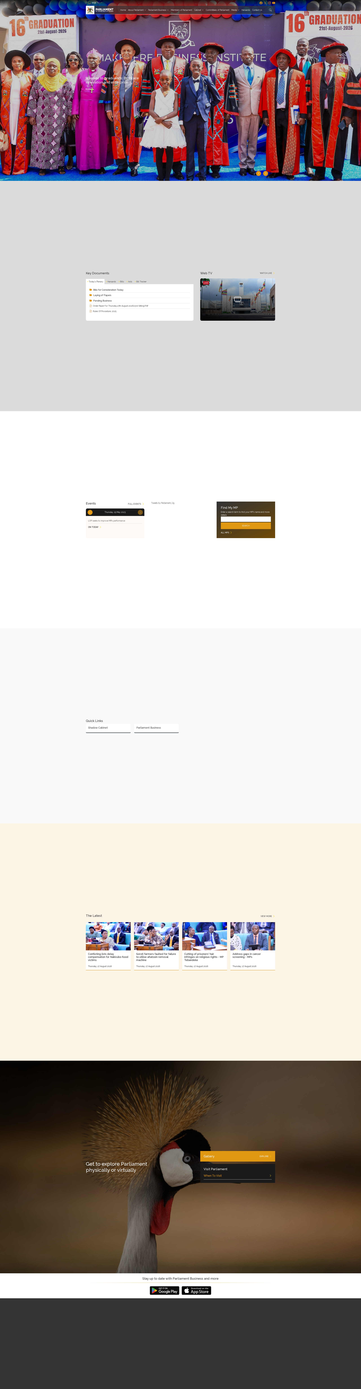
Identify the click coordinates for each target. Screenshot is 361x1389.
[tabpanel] (139, 300)
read (88, 89)
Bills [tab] (122, 281)
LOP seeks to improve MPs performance (106, 521)
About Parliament (136, 10)
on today (93, 527)
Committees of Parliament (217, 10)
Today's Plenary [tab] (96, 281)
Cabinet (197, 10)
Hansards (246, 10)
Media (234, 10)
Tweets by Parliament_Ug (162, 503)
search (246, 526)
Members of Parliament (181, 10)
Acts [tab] (130, 281)
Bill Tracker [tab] (141, 281)
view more (266, 916)
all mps (225, 532)
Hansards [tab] (111, 281)
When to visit (213, 1175)
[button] (258, 173)
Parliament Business (157, 10)
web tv (96, 3)
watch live (266, 273)
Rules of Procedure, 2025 (104, 311)
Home (123, 10)
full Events (134, 504)
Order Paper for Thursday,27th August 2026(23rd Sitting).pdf (120, 306)
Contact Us (257, 10)
